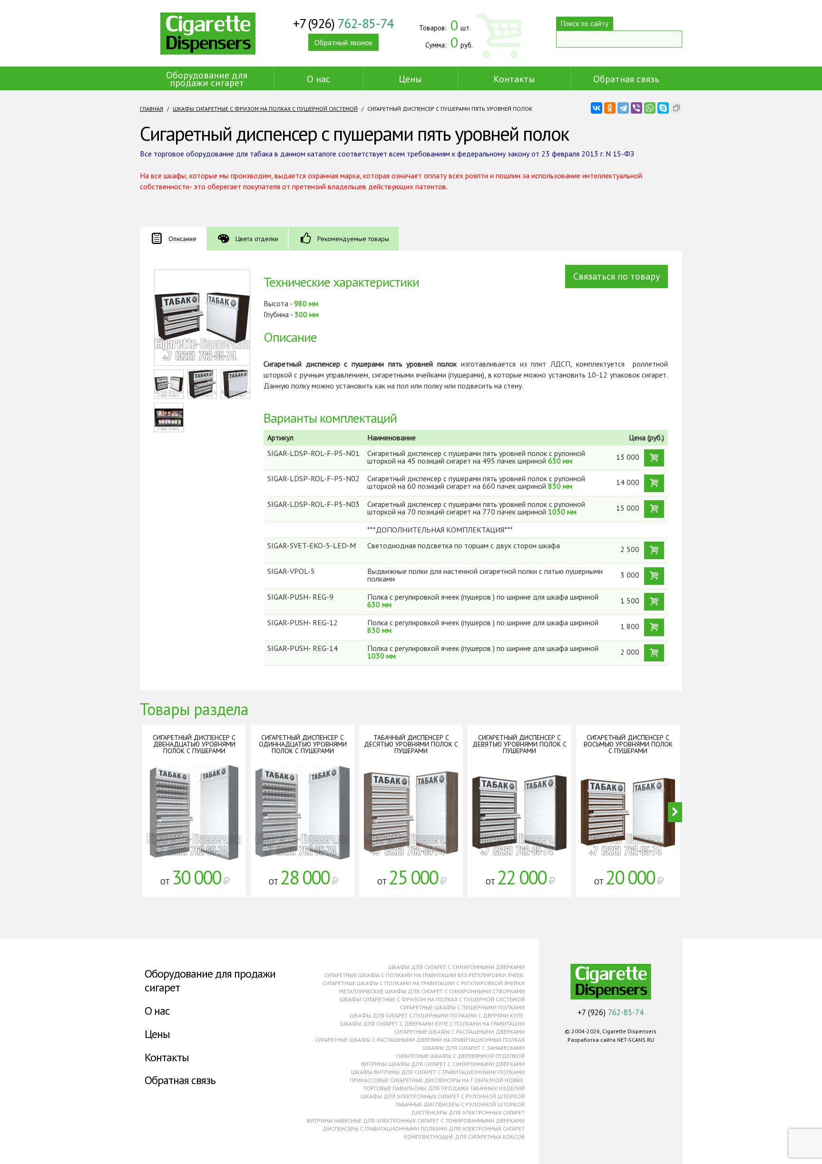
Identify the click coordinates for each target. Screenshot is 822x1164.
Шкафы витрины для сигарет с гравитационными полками (438, 1072)
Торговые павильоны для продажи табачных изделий (444, 1088)
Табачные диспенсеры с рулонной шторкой (460, 1104)
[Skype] (663, 108)
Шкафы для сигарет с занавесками (473, 1047)
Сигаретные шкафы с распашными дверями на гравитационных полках (420, 1039)
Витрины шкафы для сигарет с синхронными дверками (443, 1063)
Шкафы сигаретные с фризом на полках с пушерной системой (265, 108)
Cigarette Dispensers (207, 33)
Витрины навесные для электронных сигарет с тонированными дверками (416, 1120)
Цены (410, 79)
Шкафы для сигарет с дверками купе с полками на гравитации (432, 1023)
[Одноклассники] (610, 108)
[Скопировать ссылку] (676, 108)
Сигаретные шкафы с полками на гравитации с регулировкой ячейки (424, 983)
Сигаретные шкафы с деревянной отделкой (460, 1055)
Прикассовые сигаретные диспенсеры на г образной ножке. (437, 1080)
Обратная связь (626, 79)
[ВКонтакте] (596, 108)
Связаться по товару (616, 276)
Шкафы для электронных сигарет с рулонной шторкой (443, 1096)
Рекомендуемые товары (353, 238)
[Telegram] (623, 108)
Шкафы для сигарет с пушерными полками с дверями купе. (437, 1015)
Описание (182, 238)
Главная (151, 108)
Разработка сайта (592, 1039)
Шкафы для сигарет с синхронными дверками (456, 966)
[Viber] (636, 108)
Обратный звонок (343, 42)
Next (675, 812)
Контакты (514, 79)
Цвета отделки (256, 238)
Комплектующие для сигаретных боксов (464, 1136)
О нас (318, 79)
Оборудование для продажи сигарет (206, 79)
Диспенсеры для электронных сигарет (468, 1112)
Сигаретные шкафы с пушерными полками (462, 1007)
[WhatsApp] (650, 108)
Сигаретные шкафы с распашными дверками (459, 1031)
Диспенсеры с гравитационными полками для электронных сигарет (424, 1128)
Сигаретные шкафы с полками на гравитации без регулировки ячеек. (424, 975)
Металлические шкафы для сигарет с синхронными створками (432, 991)
